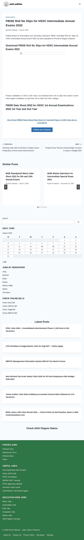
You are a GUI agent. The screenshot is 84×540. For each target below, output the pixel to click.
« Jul (4, 262)
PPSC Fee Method (9, 477)
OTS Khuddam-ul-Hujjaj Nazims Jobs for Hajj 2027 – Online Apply (34, 346)
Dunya (4, 282)
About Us (7, 535)
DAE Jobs (6, 508)
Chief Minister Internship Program (15, 491)
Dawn (4, 279)
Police (4, 459)
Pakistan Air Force (9, 452)
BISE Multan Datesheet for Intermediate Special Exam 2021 (60, 176)
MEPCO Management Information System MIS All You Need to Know (35, 361)
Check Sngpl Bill (8, 310)
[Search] (78, 222)
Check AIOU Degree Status (42, 428)
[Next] (78, 187)
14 (53, 246)
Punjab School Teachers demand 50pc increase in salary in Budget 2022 (63, 148)
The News (6, 292)
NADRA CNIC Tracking (11, 480)
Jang (4, 272)
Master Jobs (7, 515)
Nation (4, 289)
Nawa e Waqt (7, 286)
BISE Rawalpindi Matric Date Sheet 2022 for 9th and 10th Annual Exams (20, 176)
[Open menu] (80, 4)
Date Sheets (10, 17)
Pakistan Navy (8, 456)
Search (5, 218)
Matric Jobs (6, 501)
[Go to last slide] (5, 187)
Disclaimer (40, 535)
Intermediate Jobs (9, 505)
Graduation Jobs (8, 512)
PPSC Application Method (12, 484)
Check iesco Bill (8, 303)
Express (5, 275)
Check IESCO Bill (9, 474)
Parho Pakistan (13, 30)
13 (42, 246)
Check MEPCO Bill (9, 313)
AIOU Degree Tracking (11, 519)
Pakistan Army (8, 449)
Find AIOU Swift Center (11, 487)
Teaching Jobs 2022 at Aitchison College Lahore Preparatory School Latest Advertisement (20, 148)
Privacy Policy (28, 535)
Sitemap (50, 535)
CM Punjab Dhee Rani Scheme (14, 470)
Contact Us (17, 535)
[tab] (37, 207)
